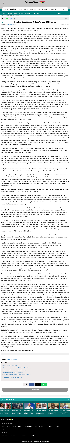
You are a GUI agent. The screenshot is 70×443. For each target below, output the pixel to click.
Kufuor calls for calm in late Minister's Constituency (17, 367)
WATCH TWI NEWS (9, 399)
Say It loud (4, 429)
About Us (4, 435)
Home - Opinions (7, 13)
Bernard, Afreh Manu (10, 24)
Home (6, 9)
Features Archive (18, 13)
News (20, 9)
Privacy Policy (31, 435)
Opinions (13, 9)
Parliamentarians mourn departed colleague (15, 370)
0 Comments (35, 390)
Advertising (12, 435)
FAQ (18, 435)
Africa (62, 9)
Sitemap (23, 435)
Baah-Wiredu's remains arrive (11, 365)
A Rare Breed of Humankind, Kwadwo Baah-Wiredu (17, 374)
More (59, 13)
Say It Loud (36, 13)
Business (33, 9)
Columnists (28, 13)
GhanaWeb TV (53, 9)
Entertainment (42, 9)
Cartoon (58, 426)
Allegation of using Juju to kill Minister (13, 372)
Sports (26, 9)
